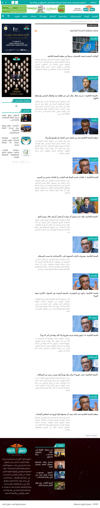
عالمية (25, 16)
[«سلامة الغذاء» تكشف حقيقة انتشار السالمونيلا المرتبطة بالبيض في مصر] (26, 153)
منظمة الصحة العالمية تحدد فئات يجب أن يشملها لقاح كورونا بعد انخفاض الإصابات (67, 414)
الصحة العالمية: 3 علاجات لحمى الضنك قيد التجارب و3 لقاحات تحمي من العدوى (67, 177)
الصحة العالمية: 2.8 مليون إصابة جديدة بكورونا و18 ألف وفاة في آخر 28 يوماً (69, 335)
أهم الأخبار (92, 78)
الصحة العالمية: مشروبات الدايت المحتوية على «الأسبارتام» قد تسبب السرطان (68, 256)
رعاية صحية (63, 16)
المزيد (17, 16)
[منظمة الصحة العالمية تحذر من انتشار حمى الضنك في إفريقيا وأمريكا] (85, 126)
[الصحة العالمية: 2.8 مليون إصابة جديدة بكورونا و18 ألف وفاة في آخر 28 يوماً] (85, 324)
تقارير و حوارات (75, 16)
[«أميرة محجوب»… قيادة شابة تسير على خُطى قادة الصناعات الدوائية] (59, 475)
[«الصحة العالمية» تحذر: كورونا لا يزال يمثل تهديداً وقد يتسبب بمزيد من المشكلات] (85, 363)
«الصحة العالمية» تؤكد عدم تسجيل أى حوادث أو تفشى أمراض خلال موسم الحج (68, 217)
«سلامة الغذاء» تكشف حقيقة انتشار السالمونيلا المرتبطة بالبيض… (10, 153)
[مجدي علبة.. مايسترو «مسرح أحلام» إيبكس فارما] (59, 465)
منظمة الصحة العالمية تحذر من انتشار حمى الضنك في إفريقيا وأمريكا (71, 138)
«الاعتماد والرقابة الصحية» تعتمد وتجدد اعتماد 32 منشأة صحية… (10, 141)
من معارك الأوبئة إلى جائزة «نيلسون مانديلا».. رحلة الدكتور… (44, 453)
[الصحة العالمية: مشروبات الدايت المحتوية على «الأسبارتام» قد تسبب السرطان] (85, 244)
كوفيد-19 (43, 16)
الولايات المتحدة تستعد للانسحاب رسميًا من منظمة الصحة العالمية (73, 56)
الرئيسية (95, 16)
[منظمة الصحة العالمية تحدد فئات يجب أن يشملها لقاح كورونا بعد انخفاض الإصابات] (85, 403)
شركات (86, 16)
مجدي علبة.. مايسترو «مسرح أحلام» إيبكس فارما (44, 464)
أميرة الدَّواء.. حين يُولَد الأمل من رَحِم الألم (44, 484)
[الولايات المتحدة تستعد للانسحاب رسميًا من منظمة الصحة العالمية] (85, 44)
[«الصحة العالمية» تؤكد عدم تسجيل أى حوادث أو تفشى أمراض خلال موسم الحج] (85, 205)
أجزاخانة (53, 16)
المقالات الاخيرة (91, 435)
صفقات (33, 16)
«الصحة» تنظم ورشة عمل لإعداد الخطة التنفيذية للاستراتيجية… (10, 129)
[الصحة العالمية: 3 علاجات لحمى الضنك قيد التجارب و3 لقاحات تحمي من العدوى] (85, 166)
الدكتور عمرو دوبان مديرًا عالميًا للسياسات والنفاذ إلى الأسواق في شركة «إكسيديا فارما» (53, 2)
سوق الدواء (6, 504)
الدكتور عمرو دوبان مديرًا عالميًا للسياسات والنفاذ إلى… (10, 117)
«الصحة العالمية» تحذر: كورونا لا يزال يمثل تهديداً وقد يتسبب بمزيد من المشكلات (67, 375)
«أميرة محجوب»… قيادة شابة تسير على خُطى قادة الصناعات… (44, 475)
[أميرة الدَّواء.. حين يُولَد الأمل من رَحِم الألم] (59, 485)
